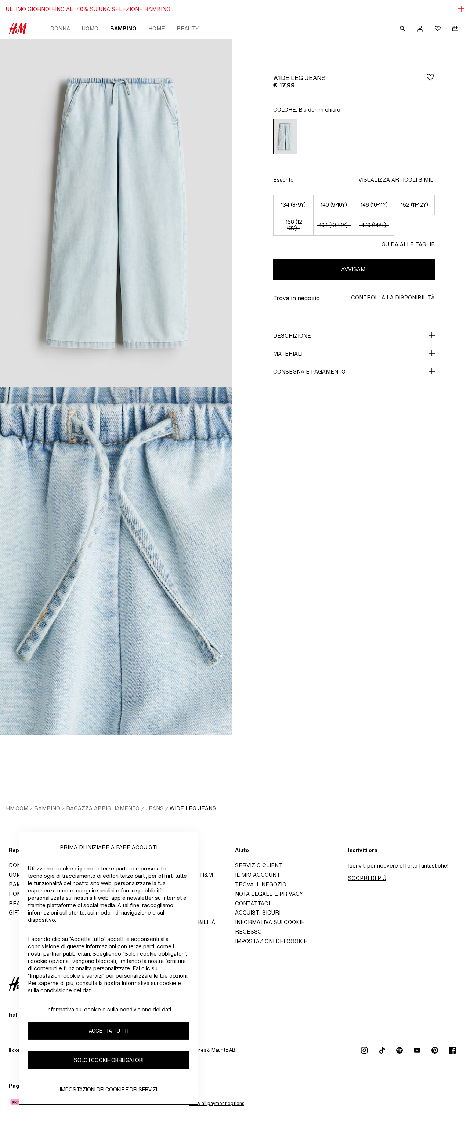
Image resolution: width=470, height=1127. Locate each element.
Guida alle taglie (408, 244)
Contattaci (252, 903)
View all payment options (216, 1103)
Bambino (123, 28)
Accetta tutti (109, 1031)
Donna (60, 28)
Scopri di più (367, 878)
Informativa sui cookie (270, 922)
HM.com (17, 808)
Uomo (90, 28)
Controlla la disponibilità (393, 297)
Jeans (154, 808)
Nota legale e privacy (269, 894)
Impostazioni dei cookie (271, 941)
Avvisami (354, 269)
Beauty (188, 28)
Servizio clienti (259, 865)
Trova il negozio (260, 884)
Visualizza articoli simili (396, 180)
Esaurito (283, 180)
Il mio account (257, 875)
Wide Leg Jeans (193, 808)
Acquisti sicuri (258, 912)
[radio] (285, 136)
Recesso (248, 931)
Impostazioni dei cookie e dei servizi (108, 1089)
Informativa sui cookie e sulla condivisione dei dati (108, 1009)
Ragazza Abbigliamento (103, 808)
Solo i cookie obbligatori (109, 1060)
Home (156, 28)
